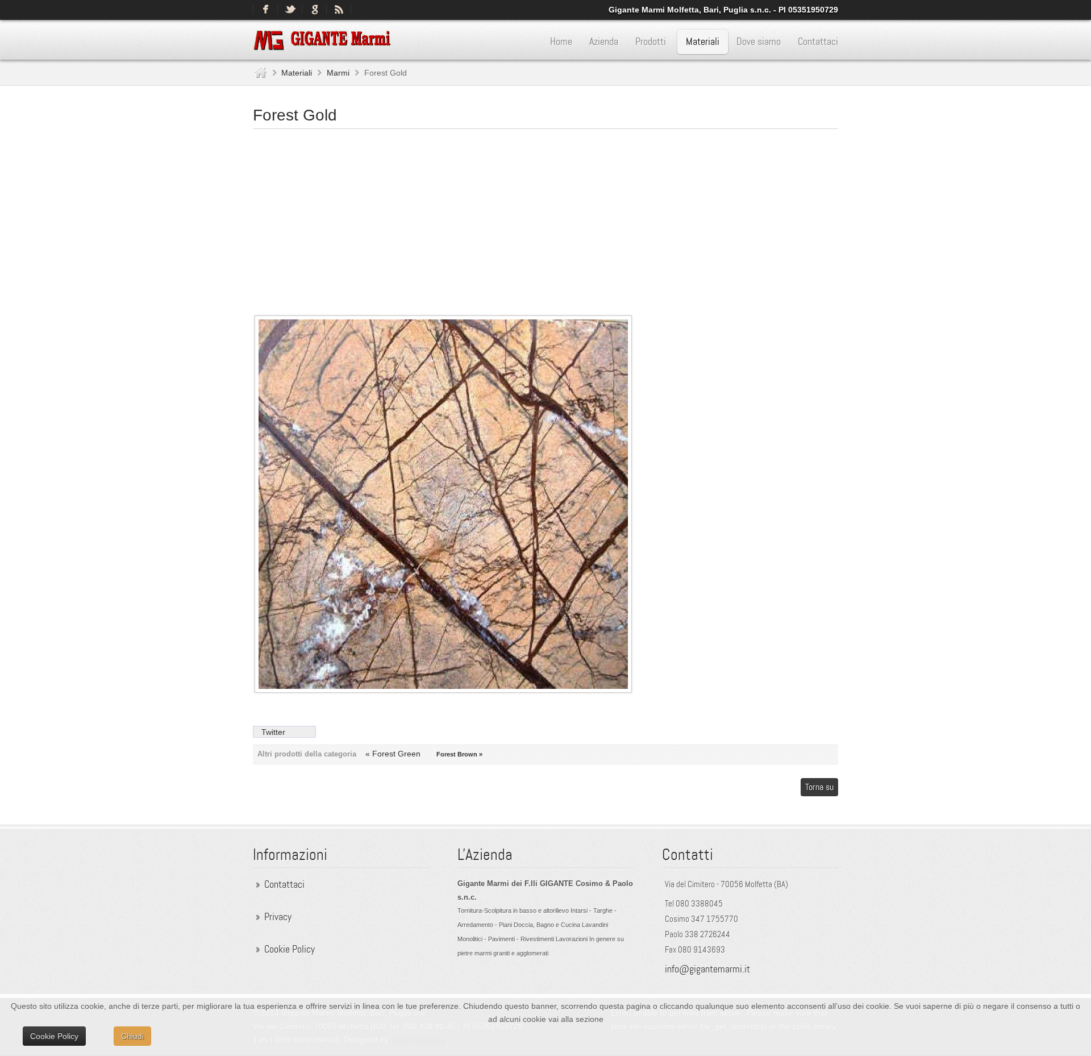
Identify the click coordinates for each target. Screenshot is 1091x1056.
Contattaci (284, 884)
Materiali (296, 72)
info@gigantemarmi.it (707, 969)
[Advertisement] (545, 217)
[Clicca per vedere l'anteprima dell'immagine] (443, 690)
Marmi (338, 72)
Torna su (819, 787)
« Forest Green (394, 753)
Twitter (273, 732)
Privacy (278, 917)
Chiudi (132, 1036)
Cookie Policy (289, 949)
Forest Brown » (459, 754)
